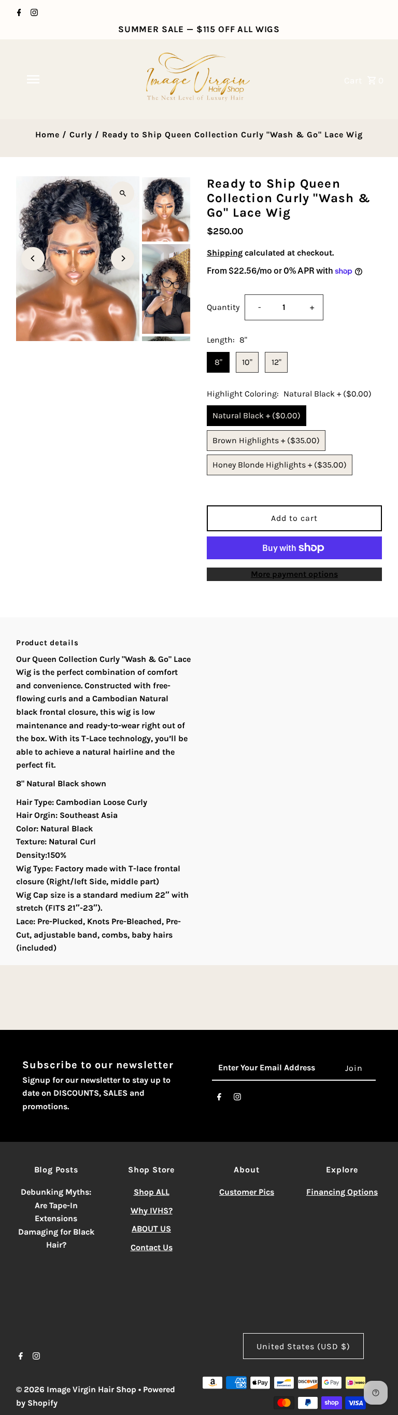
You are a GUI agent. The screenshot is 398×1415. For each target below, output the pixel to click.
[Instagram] (33, 13)
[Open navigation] (50, 79)
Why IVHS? (152, 1210)
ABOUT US (151, 1229)
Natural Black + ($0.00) (256, 415)
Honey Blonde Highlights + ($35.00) (279, 465)
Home (47, 134)
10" (247, 362)
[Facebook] (18, 13)
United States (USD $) (303, 1346)
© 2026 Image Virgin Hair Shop (77, 1389)
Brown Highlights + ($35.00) (266, 440)
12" (276, 362)
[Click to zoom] (122, 193)
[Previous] (33, 258)
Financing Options (342, 1192)
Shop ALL (151, 1192)
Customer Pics (246, 1192)
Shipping (225, 253)
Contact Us (152, 1247)
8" (218, 362)
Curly (80, 134)
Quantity (223, 307)
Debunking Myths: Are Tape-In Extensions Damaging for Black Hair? (56, 1218)
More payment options (294, 574)
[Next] (122, 258)
